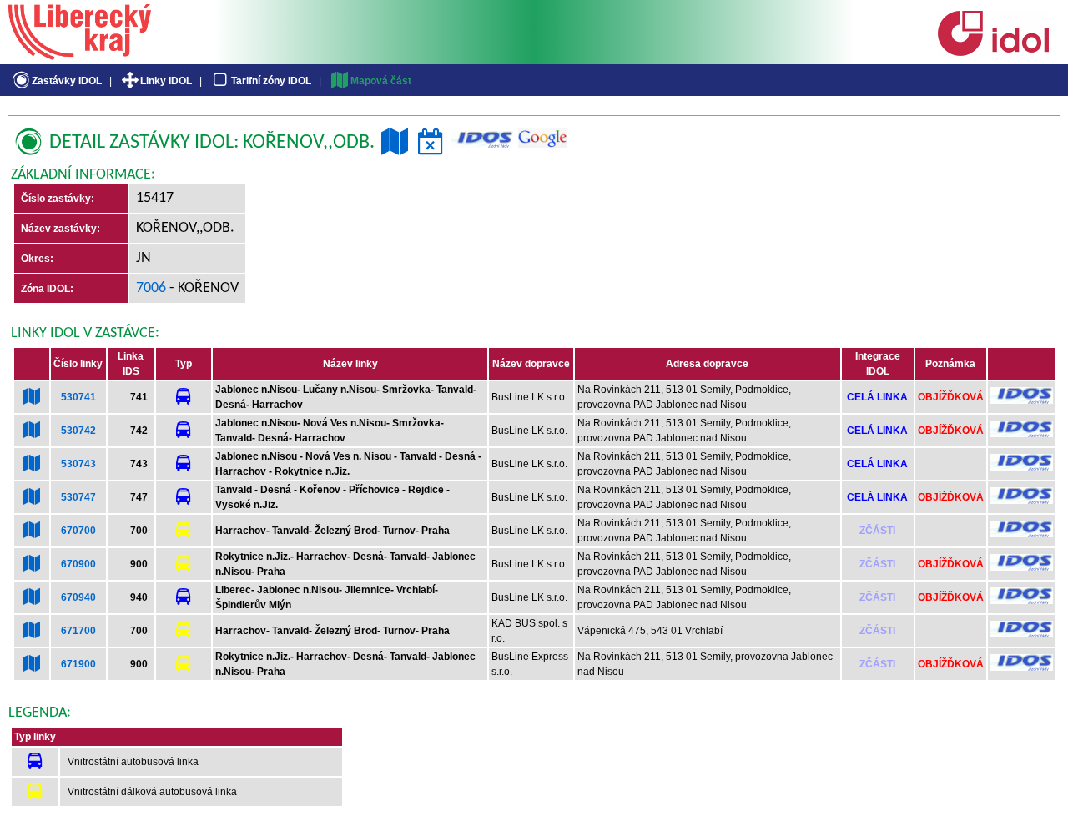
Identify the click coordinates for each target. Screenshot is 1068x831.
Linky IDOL (166, 81)
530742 (78, 430)
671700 (78, 631)
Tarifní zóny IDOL (271, 81)
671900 (78, 664)
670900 (78, 564)
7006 (151, 288)
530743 (78, 464)
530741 (78, 397)
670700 (78, 530)
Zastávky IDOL (67, 81)
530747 (78, 497)
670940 (78, 597)
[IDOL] (993, 53)
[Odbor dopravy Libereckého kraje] (79, 54)
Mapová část (380, 81)
